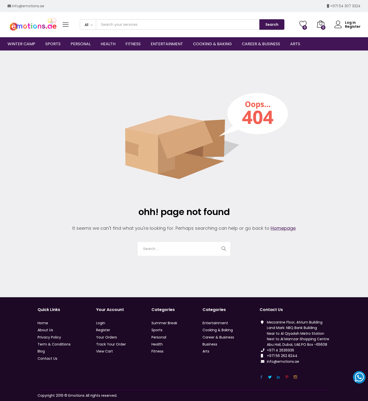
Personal (158, 337)
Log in (350, 22)
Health (157, 344)
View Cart (104, 351)
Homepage (283, 228)
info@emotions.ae (28, 6)
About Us (45, 330)
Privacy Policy (49, 337)
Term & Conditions (54, 344)
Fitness (157, 351)
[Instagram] (295, 377)
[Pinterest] (287, 377)
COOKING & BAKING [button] (212, 44)
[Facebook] (261, 377)
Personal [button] (81, 44)
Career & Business (218, 337)
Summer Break (164, 323)
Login (100, 323)
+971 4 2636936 (280, 350)
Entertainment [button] (167, 44)
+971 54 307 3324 (345, 6)
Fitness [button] (133, 44)
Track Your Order (111, 344)
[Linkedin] (278, 377)
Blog (41, 351)
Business (210, 344)
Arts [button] (295, 44)
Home (43, 323)
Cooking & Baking (218, 330)
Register (352, 26)
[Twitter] (270, 377)
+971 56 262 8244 (282, 355)
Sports (156, 330)
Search (271, 24)
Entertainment (215, 323)
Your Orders (106, 337)
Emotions (76, 395)
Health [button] (108, 44)
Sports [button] (53, 44)
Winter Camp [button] (21, 44)
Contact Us (47, 358)
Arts (206, 351)
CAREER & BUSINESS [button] (261, 44)
